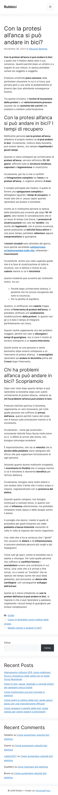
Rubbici (10, 7)
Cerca (7, 642)
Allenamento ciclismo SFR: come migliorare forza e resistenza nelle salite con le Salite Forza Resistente (27, 676)
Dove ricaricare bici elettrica (33, 766)
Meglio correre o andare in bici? (25, 628)
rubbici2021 (10, 756)
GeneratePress (43, 790)
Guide (11, 615)
